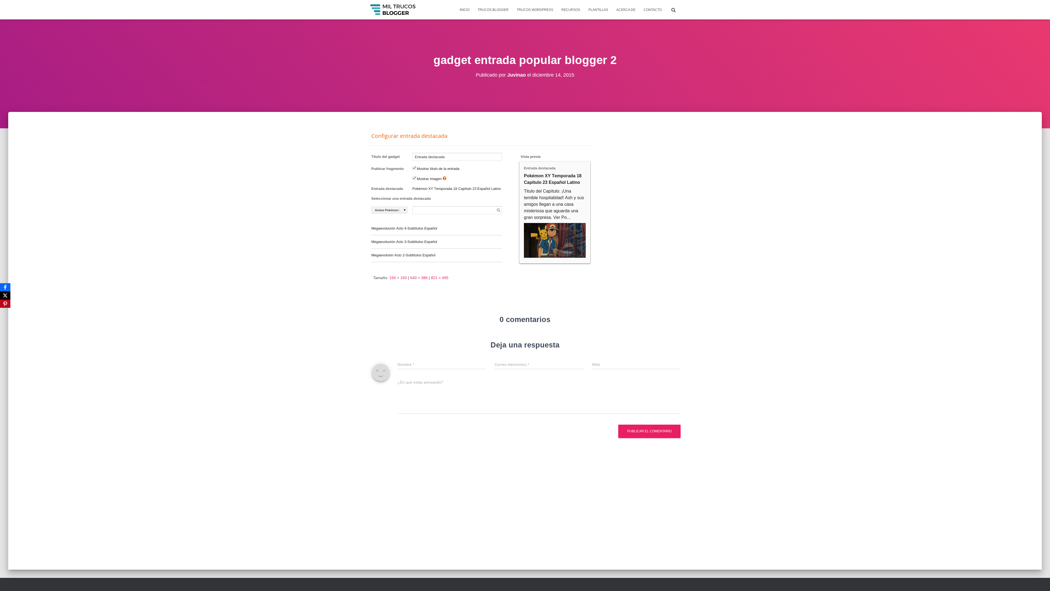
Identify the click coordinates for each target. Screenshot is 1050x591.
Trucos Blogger (493, 10)
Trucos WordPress (535, 10)
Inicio (464, 10)
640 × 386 (419, 278)
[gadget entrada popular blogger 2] (481, 198)
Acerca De (625, 10)
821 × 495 (439, 278)
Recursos (570, 10)
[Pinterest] (5, 304)
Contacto (653, 10)
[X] (5, 295)
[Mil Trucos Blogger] (393, 10)
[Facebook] (5, 287)
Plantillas (598, 10)
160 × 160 (398, 278)
